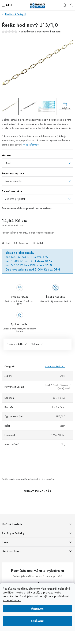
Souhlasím (37, 621)
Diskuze (35, 344)
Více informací (12, 600)
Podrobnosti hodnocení (49, 31)
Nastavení (37, 609)
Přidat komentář (38, 491)
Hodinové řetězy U (55, 366)
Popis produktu (15, 344)
